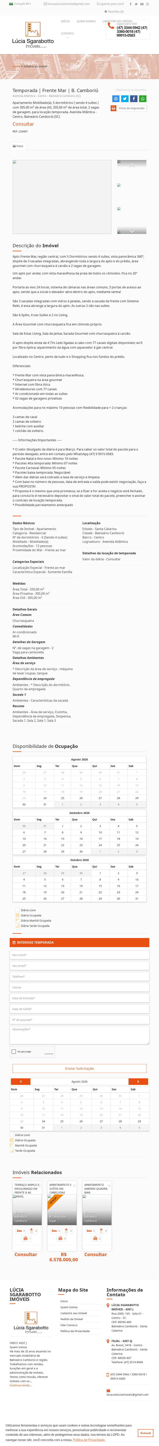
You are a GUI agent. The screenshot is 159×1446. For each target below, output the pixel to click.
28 (62, 772)
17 (45, 791)
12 (81, 785)
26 (24, 772)
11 (62, 785)
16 (24, 791)
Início (64, 1301)
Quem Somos (69, 1307)
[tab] (79, 942)
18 (62, 791)
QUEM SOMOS (86, 21)
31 (118, 772)
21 (118, 791)
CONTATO (67, 33)
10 (45, 785)
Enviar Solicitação (79, 1068)
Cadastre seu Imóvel (73, 1313)
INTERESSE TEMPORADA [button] (35, 942)
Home (16, 66)
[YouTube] (141, 4)
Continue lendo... (21, 1385)
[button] (131, 163)
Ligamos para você (111, 4)
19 (81, 791)
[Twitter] (136, 4)
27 (45, 772)
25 (62, 798)
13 (100, 785)
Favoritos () (115, 11)
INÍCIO (65, 21)
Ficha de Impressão (131, 108)
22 (136, 791)
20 (100, 791)
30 (100, 772)
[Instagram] (147, 4)
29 (81, 772)
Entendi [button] (146, 1433)
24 (45, 798)
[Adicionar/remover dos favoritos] (39, 1186)
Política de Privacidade (75, 1331)
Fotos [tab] (19, 146)
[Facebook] (130, 4)
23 (24, 798)
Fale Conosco (68, 1325)
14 (118, 785)
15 (136, 785)
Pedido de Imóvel (71, 1319)
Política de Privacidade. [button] (89, 1440)
